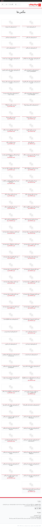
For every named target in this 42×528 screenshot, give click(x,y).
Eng (3, 0)
